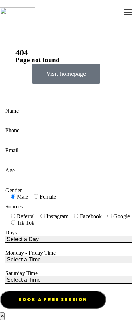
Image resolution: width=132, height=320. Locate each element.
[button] (128, 12)
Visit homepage (66, 73)
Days (11, 232)
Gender (13, 190)
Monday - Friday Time (30, 253)
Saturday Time (21, 273)
